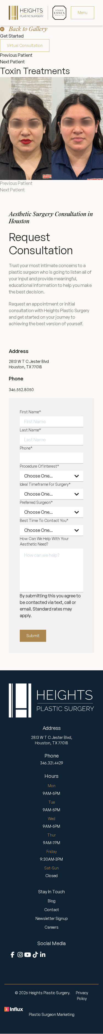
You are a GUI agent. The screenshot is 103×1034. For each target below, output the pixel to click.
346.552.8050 (21, 389)
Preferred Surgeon (36, 502)
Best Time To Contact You (44, 520)
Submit (33, 635)
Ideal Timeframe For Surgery (45, 484)
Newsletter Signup (51, 918)
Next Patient (12, 61)
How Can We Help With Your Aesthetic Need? (44, 541)
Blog (51, 901)
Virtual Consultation (25, 45)
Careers (51, 927)
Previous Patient (16, 55)
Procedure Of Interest (39, 466)
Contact (51, 909)
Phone (26, 448)
